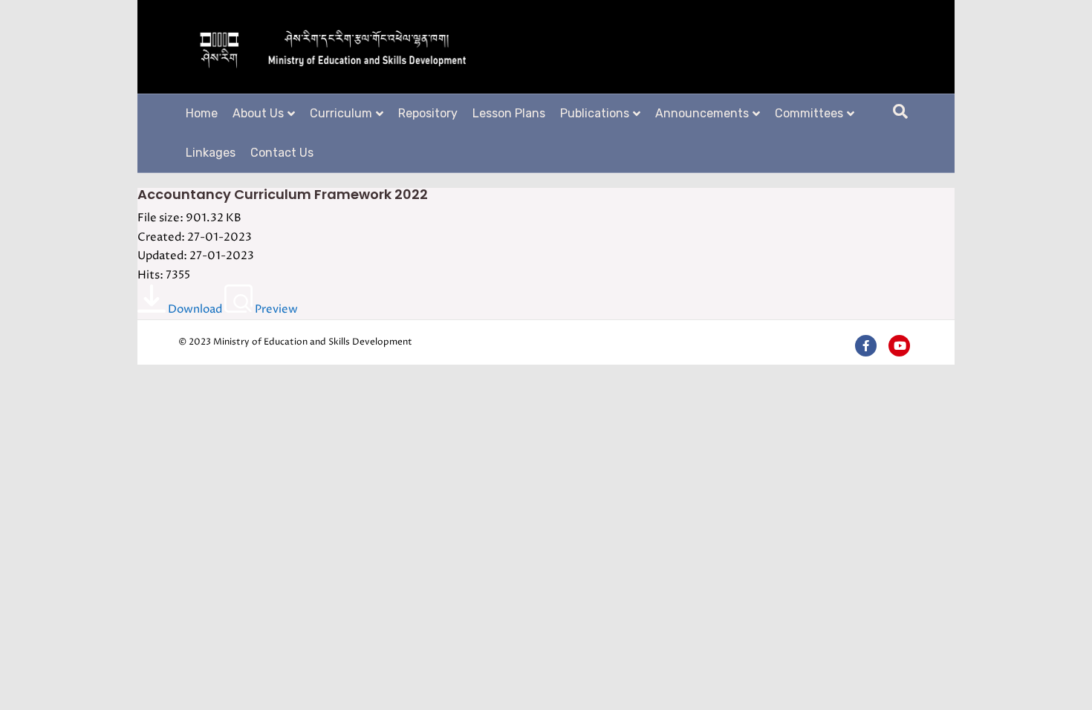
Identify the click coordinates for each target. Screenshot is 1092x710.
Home (202, 113)
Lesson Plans (508, 113)
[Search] (900, 111)
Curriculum (341, 113)
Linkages (210, 153)
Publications (594, 113)
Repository (428, 113)
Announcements (702, 113)
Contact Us (281, 153)
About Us (258, 113)
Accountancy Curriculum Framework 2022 (282, 194)
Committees (809, 113)
